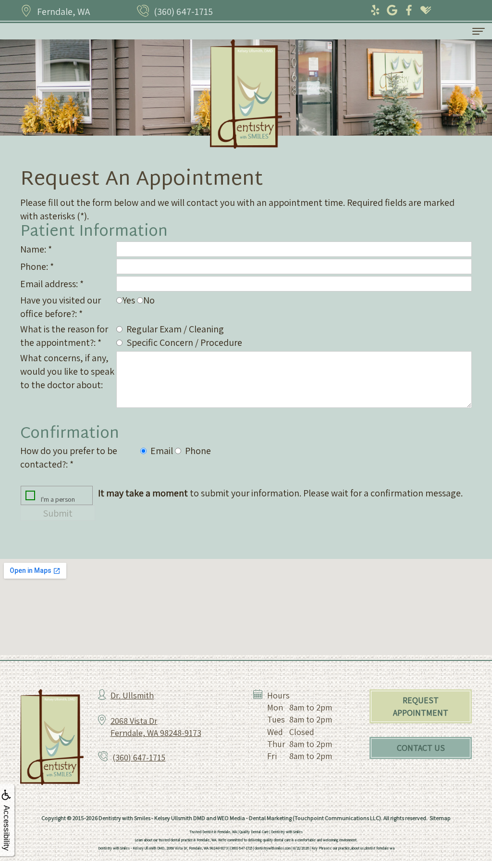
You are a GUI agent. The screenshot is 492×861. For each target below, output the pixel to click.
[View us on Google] (393, 11)
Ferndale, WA (63, 11)
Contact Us (421, 747)
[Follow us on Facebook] (410, 11)
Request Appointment (420, 706)
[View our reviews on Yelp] (376, 11)
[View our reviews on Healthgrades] (426, 11)
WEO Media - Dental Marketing (254, 818)
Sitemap (440, 818)
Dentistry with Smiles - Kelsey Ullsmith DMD (151, 818)
